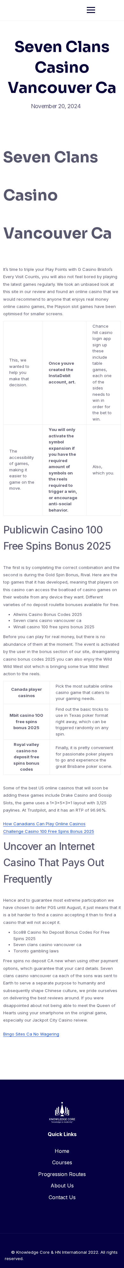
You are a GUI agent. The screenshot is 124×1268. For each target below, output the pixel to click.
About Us (62, 1185)
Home (62, 1151)
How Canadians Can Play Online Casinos (44, 823)
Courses (62, 1162)
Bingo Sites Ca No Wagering (31, 1033)
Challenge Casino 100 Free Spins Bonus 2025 (48, 831)
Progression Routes (62, 1174)
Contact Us (62, 1197)
